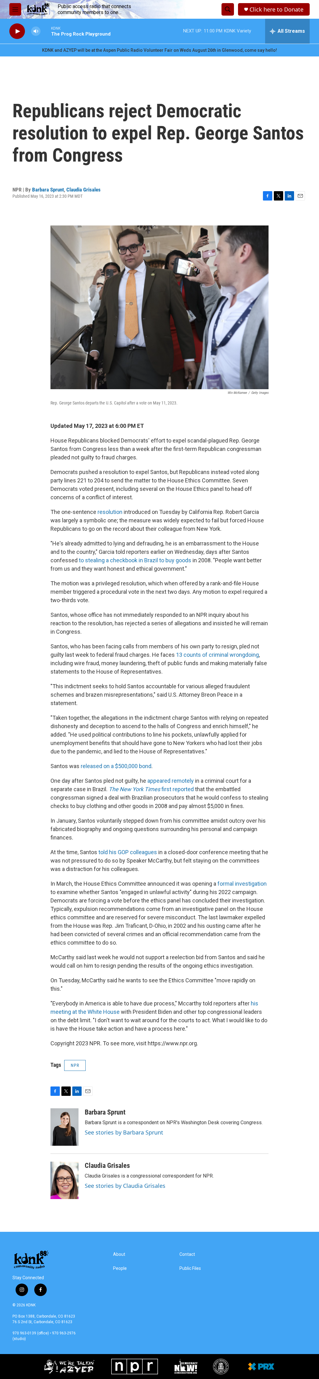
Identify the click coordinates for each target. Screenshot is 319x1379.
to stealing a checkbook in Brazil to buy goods (135, 560)
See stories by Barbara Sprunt (124, 1132)
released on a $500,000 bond (115, 766)
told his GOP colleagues (127, 852)
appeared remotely (170, 780)
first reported (151, 789)
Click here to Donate (276, 9)
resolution (110, 512)
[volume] (36, 31)
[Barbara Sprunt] (64, 1127)
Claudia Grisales (83, 189)
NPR (75, 1065)
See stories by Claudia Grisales (125, 1185)
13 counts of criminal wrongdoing (217, 654)
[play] (17, 31)
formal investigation (241, 883)
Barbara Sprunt (48, 189)
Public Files (190, 1268)
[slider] (46, 31)
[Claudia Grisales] (64, 1180)
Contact (187, 1254)
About (119, 1254)
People (120, 1268)
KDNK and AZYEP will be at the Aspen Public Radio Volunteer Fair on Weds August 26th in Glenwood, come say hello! (159, 50)
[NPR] (134, 1366)
